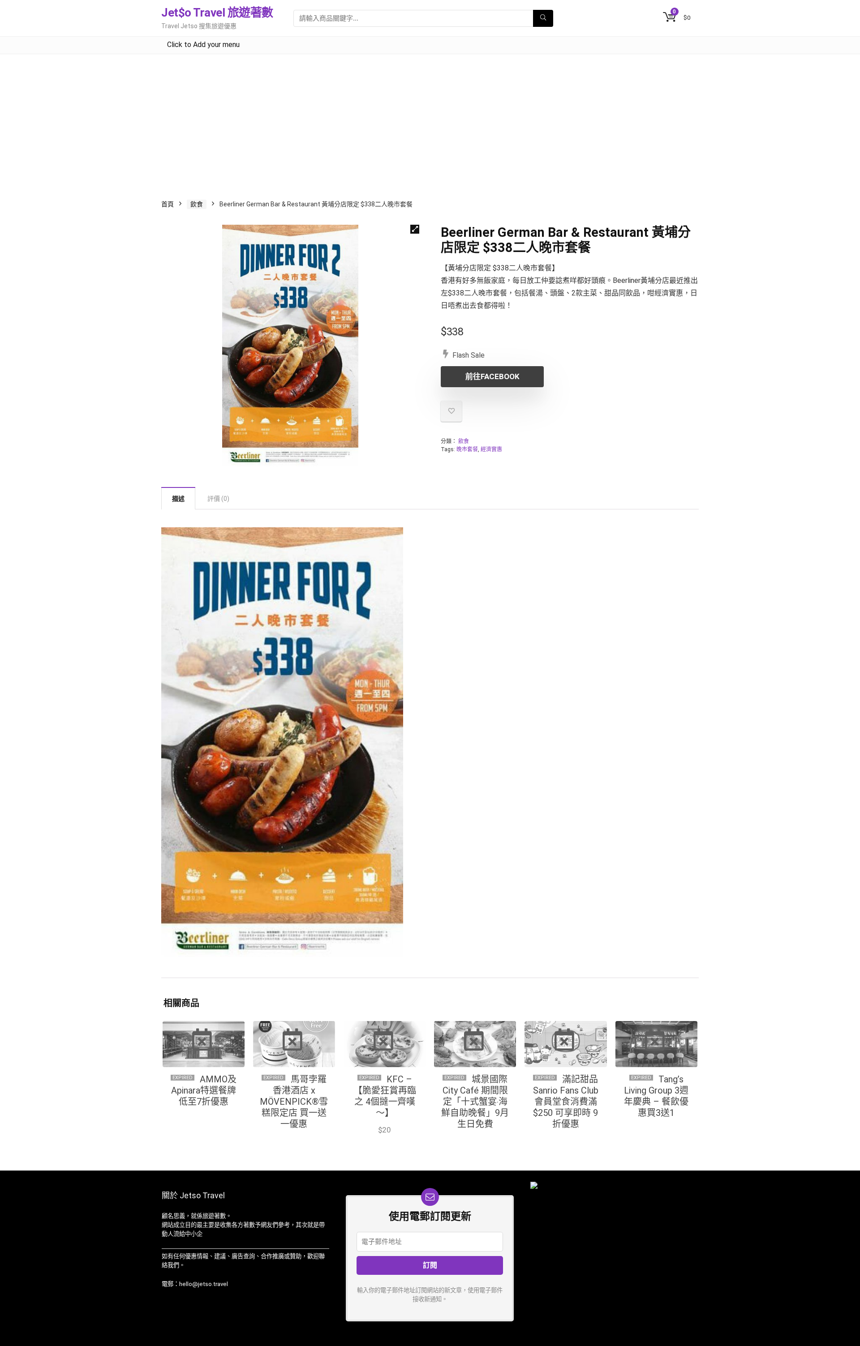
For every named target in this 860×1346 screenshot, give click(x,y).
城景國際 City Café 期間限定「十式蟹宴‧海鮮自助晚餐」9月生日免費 (475, 1101)
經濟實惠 (491, 449)
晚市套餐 (467, 449)
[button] (414, 229)
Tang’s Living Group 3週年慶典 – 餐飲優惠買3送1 (656, 1096)
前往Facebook (492, 376)
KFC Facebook (384, 1139)
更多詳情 (475, 1141)
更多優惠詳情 (656, 1130)
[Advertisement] (430, 121)
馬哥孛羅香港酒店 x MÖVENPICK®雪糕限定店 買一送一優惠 (294, 1101)
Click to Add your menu (203, 44)
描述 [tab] (178, 498)
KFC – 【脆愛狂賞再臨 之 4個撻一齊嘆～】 (384, 1096)
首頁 (167, 204)
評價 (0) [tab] (218, 498)
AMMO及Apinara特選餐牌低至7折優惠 (203, 1090)
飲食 (196, 204)
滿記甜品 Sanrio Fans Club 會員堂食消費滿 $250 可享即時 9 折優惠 (565, 1101)
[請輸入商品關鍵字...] (543, 18)
